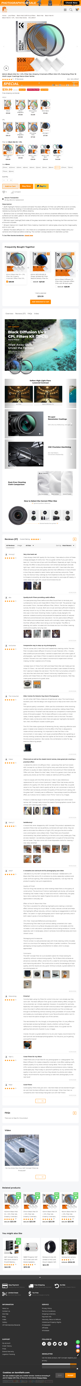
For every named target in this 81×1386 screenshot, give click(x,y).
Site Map (5, 1314)
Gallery (4, 1322)
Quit (60, 1375)
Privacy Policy (47, 1308)
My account (6, 1343)
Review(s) (19, 79)
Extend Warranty (8, 1351)
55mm (44, 167)
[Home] (4, 9)
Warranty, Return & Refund (51, 1319)
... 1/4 (41, 1101)
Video (36, 313)
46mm (25, 167)
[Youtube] (60, 1344)
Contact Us (6, 1311)
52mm (38, 167)
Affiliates (45, 1328)
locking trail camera (69, 1257)
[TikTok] (65, 1344)
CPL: (3, 119)
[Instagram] (49, 1344)
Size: (6, 164)
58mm (51, 167)
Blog (4, 1316)
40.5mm (12, 167)
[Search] (71, 9)
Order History (7, 1346)
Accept (70, 1375)
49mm (32, 167)
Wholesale (45, 1330)
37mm (5, 167)
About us (5, 1308)
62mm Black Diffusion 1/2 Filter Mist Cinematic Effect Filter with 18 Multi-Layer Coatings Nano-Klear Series (64, 281)
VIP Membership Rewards (11, 1325)
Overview (9, 313)
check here (29, 235)
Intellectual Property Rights (51, 1322)
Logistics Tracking (8, 1354)
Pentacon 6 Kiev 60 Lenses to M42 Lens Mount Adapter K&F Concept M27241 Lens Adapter (49, 1259)
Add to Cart (10, 186)
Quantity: (5, 176)
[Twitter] (55, 1344)
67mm (64, 167)
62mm (57, 167)
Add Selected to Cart (40, 302)
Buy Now (26, 186)
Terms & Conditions (48, 1311)
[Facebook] (44, 1344)
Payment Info (46, 1316)
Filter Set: (12, 142)
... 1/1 (41, 1177)
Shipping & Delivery (49, 1314)
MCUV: (4, 97)
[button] (10, 393)
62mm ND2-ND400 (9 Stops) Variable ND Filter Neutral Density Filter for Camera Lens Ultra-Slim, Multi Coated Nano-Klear (39, 276)
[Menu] (65, 9)
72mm (70, 167)
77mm (5, 171)
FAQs (30, 313)
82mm (11, 171)
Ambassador (46, 1325)
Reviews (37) (20, 313)
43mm (19, 167)
